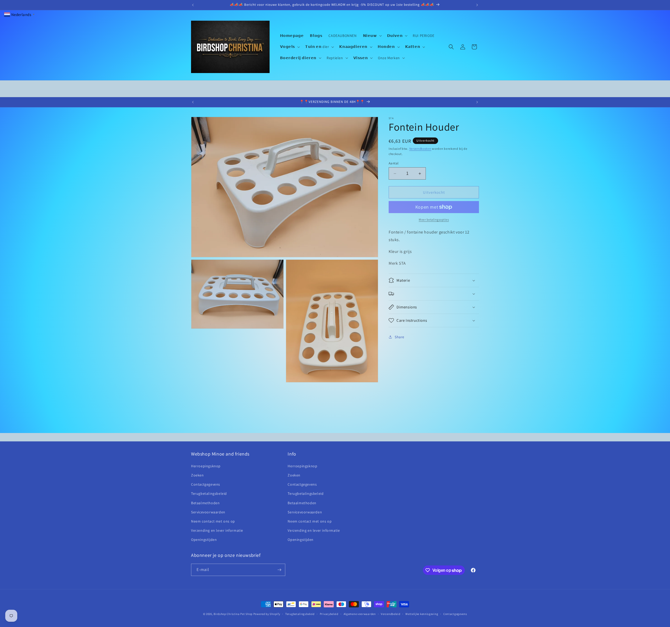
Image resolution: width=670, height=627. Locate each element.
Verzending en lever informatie (217, 530)
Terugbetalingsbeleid (209, 493)
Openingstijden (204, 539)
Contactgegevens (205, 484)
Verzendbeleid (390, 614)
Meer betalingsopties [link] (434, 219)
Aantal (393, 163)
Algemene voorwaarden (360, 614)
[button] (372, 35)
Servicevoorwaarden (208, 512)
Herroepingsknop (206, 466)
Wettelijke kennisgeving (421, 614)
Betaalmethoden (205, 503)
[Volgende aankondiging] (477, 5)
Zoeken (197, 475)
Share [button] (399, 337)
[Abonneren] (279, 570)
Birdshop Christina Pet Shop (233, 614)
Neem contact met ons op (213, 521)
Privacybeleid (329, 614)
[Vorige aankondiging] (193, 5)
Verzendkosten (420, 149)
